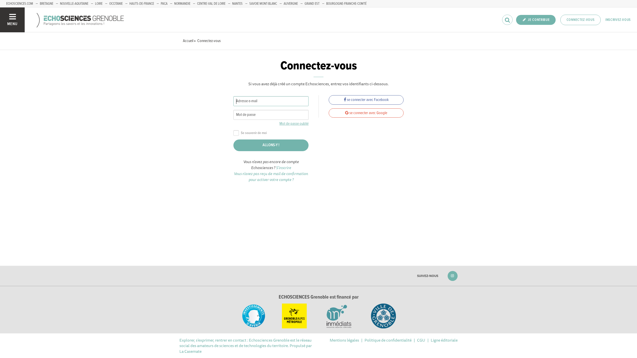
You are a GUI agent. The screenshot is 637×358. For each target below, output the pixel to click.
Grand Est (312, 3)
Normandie (182, 3)
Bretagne (46, 3)
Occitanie (116, 3)
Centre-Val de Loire (211, 3)
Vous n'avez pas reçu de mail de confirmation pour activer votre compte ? (271, 176)
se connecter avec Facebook (367, 99)
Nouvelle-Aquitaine (74, 3)
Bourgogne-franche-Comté (346, 3)
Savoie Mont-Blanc (263, 3)
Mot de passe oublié (294, 123)
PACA (164, 3)
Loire (99, 3)
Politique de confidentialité (388, 340)
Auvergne (291, 3)
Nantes (237, 3)
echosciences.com (19, 3)
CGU (421, 340)
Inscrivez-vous (618, 20)
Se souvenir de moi (254, 133)
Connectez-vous (581, 20)
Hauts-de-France (141, 3)
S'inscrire (283, 167)
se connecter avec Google (368, 113)
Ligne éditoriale (444, 340)
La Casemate (190, 351)
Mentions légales (344, 340)
